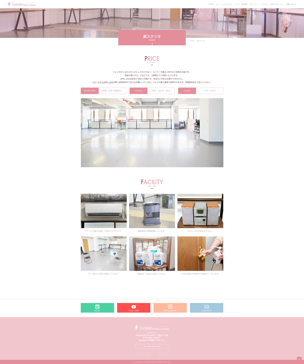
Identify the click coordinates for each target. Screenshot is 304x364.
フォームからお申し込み (102, 82)
